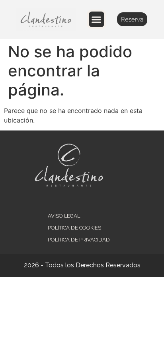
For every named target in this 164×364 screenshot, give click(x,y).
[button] (96, 19)
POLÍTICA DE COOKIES (74, 228)
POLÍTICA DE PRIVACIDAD (79, 240)
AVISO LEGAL (64, 216)
